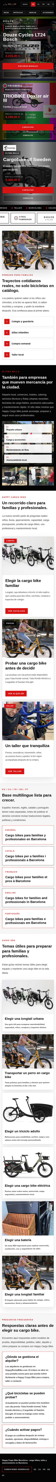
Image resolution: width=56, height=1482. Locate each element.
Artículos (19, 12)
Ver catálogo (16, 611)
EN (48, 4)
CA (38, 4)
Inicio (6, 12)
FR (43, 4)
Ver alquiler (16, 694)
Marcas (33, 12)
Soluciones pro (28, 74)
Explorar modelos (28, 66)
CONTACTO (28, 135)
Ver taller (14, 771)
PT (53, 4)
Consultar (28, 127)
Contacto (28, 198)
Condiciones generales (16, 1469)
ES (33, 4)
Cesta (25, 4)
